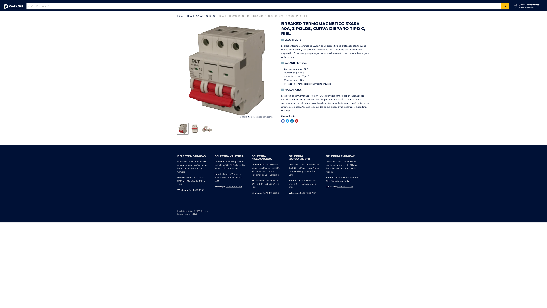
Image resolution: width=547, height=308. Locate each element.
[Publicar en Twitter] (287, 121)
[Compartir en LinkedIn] (292, 121)
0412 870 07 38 (308, 193)
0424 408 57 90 (234, 186)
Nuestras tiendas (526, 7)
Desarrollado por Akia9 (187, 214)
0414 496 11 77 (197, 190)
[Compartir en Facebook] (283, 121)
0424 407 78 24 (271, 193)
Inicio (180, 16)
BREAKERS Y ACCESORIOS (200, 16)
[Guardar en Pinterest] (296, 121)
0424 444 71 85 (345, 186)
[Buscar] (505, 6)
